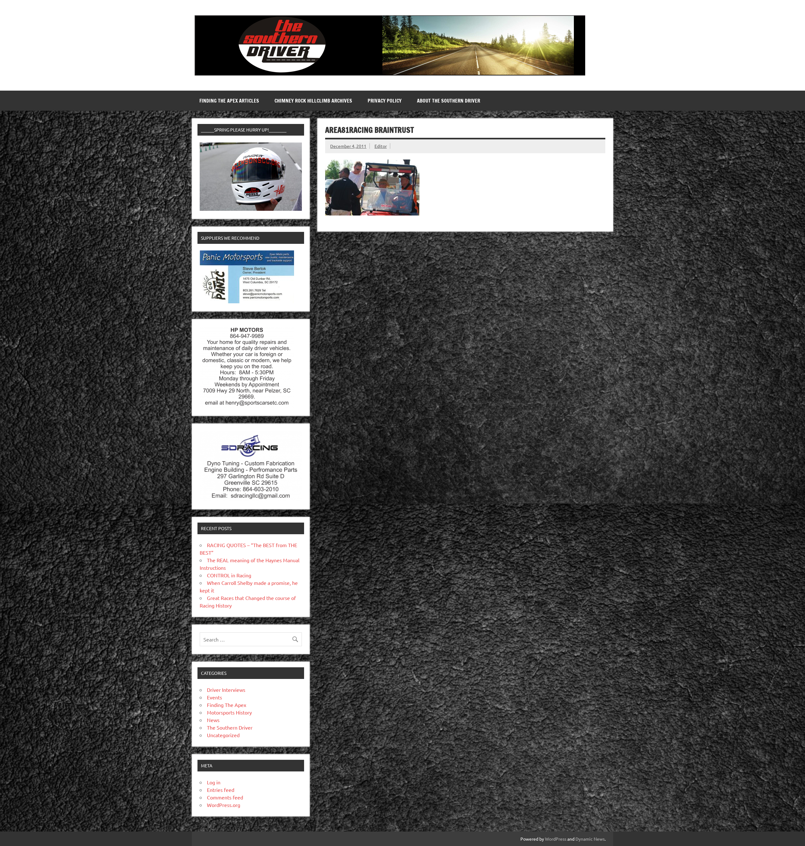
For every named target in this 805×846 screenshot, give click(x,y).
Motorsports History (229, 712)
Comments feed (225, 797)
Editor (381, 146)
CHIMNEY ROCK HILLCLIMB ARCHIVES (313, 100)
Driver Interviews (226, 689)
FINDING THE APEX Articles (229, 100)
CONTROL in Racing (229, 575)
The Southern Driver (230, 727)
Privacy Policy (385, 100)
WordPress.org (223, 805)
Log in (213, 782)
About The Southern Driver (448, 100)
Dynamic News (590, 839)
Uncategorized (223, 735)
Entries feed (220, 790)
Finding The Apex (226, 705)
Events (214, 697)
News (213, 720)
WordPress (555, 839)
